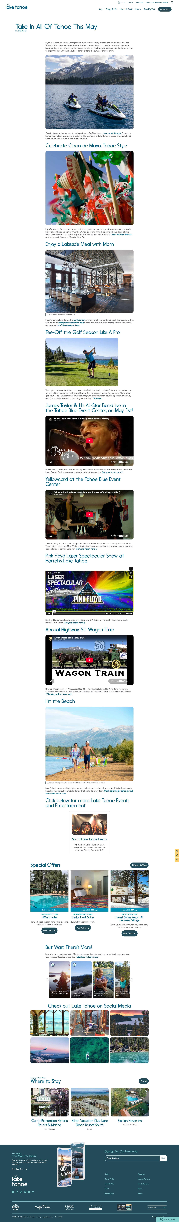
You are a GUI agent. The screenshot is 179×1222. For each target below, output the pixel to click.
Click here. (97, 398)
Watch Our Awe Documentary (157, 2)
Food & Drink (126, 9)
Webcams (139, 2)
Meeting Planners (144, 1179)
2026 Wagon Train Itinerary (57, 694)
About (140, 1193)
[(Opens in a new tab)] (49, 903)
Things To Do (111, 9)
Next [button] (163, 1158)
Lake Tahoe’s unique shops (68, 325)
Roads (131, 2)
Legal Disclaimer (48, 1217)
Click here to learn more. (87, 957)
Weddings (141, 1174)
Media (140, 1189)
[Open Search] (172, 2)
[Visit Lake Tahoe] (16, 6)
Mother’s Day (79, 320)
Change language (153, 1210)
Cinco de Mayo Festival (121, 234)
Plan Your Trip (17, 1169)
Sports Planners (143, 1184)
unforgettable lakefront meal (71, 322)
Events (138, 9)
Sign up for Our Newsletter (121, 1151)
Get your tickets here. (111, 472)
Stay (100, 9)
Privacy (39, 1217)
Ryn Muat (22, 31)
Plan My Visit (149, 9)
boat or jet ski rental (112, 133)
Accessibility (58, 1217)
